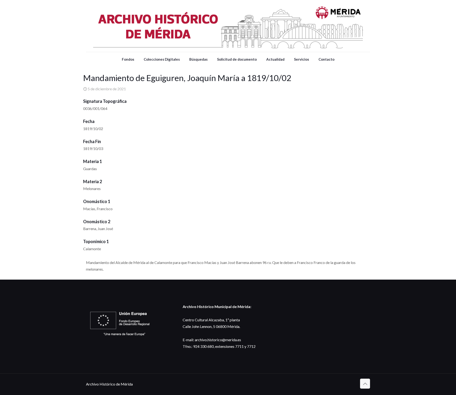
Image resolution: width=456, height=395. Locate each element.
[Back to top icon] (365, 384)
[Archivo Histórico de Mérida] (228, 26)
